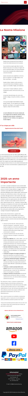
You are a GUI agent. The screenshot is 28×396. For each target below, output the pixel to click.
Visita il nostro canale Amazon (14, 322)
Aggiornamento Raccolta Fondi (14, 128)
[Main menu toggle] (25, 2)
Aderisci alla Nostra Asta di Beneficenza (14, 310)
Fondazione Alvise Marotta (12, 374)
